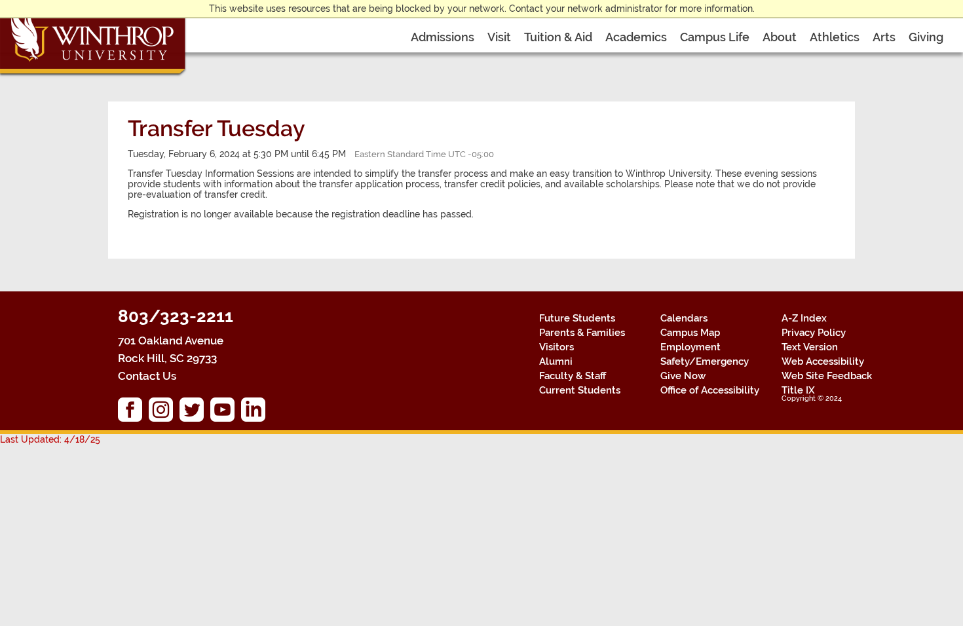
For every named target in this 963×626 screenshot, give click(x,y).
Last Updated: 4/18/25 (50, 439)
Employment (690, 347)
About (780, 37)
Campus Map (690, 333)
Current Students (579, 390)
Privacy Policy (814, 333)
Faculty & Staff (572, 376)
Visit (499, 37)
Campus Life (714, 37)
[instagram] (164, 412)
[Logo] (93, 39)
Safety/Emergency (704, 361)
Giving (926, 37)
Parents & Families (582, 333)
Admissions (442, 37)
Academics (636, 37)
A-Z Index (804, 318)
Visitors (556, 347)
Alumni (556, 361)
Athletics (834, 37)
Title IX (798, 390)
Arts (884, 37)
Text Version (810, 347)
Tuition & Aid (558, 37)
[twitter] (194, 412)
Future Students (577, 318)
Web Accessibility (823, 361)
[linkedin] (256, 412)
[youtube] (225, 412)
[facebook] (133, 412)
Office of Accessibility (709, 390)
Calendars (684, 318)
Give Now (683, 376)
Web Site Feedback (827, 376)
